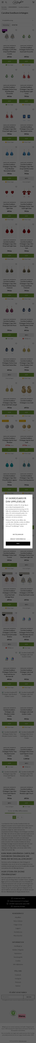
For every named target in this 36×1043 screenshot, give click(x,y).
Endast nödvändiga (18, 539)
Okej (18, 543)
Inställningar (18, 534)
